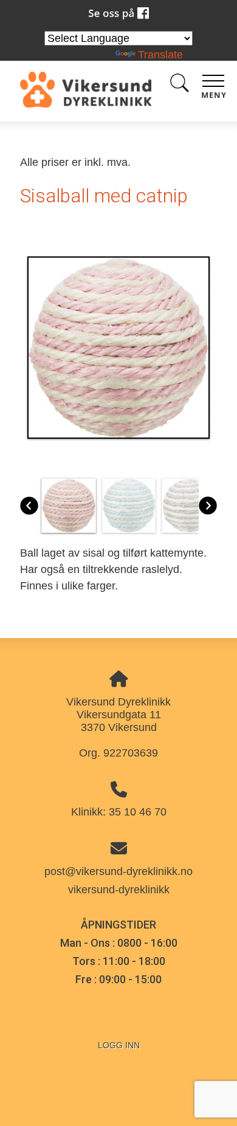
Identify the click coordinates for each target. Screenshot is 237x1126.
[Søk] (179, 85)
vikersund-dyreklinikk (119, 890)
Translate (160, 55)
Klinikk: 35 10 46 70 (119, 812)
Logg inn (119, 1045)
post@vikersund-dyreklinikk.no (118, 871)
